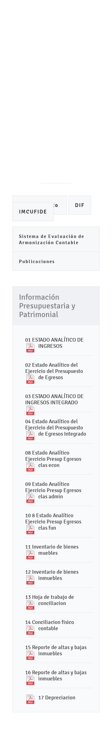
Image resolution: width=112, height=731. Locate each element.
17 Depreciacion (56, 697)
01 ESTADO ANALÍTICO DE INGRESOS (54, 343)
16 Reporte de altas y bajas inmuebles (55, 675)
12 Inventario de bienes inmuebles (51, 575)
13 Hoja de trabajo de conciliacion (49, 600)
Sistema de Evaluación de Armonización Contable (51, 239)
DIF (80, 205)
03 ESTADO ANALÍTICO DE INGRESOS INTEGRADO (54, 399)
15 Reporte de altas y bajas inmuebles (55, 650)
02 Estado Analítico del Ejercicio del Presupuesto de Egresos (54, 371)
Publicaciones (37, 261)
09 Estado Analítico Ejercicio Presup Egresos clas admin (53, 490)
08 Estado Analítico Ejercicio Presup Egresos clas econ (53, 459)
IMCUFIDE (33, 212)
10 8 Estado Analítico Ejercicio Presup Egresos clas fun (53, 521)
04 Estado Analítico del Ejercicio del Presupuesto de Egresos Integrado (55, 427)
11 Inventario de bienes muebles (51, 550)
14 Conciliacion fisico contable (49, 625)
